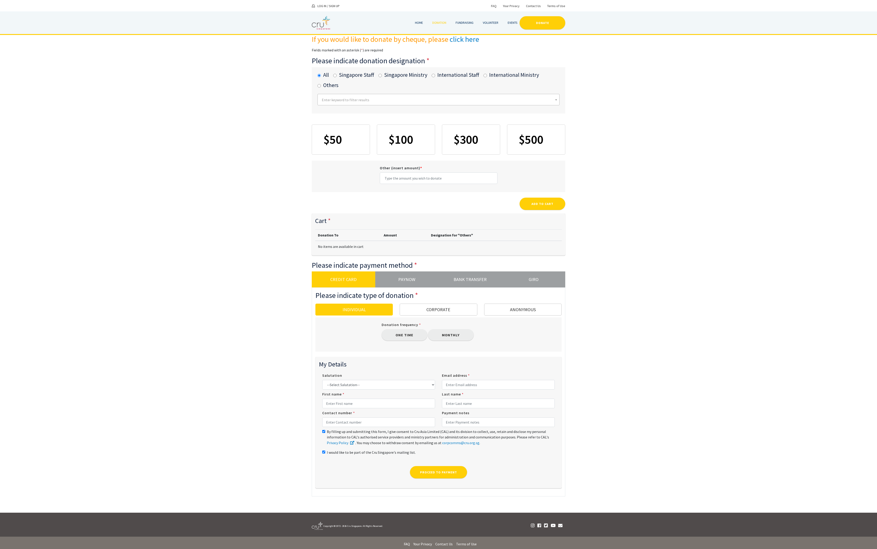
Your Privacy (511, 6)
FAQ (494, 6)
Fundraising (464, 23)
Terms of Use (556, 6)
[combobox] (438, 99)
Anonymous (523, 309)
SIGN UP (334, 6)
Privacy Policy (338, 442)
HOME (419, 23)
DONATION (439, 23)
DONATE (542, 23)
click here (464, 39)
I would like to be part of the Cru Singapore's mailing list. (371, 452)
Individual (354, 309)
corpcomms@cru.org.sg (460, 442)
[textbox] (439, 100)
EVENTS (513, 23)
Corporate (438, 309)
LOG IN (321, 6)
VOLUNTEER (490, 23)
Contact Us (533, 6)
